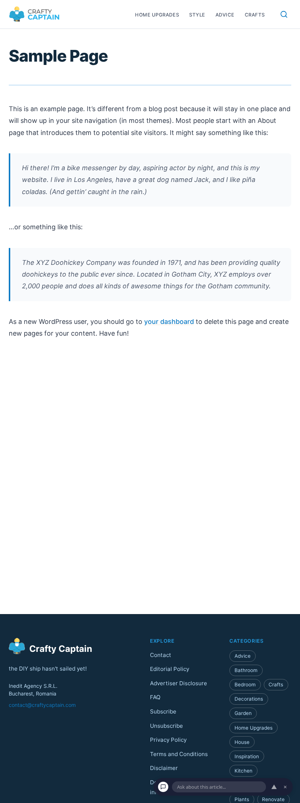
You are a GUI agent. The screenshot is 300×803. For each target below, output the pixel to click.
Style (197, 15)
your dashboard (169, 321)
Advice (225, 15)
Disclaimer (164, 768)
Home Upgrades (157, 15)
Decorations (249, 699)
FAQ (155, 697)
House (242, 742)
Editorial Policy (169, 669)
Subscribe (163, 711)
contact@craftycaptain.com (42, 705)
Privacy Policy (168, 740)
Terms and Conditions (179, 754)
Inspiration (247, 756)
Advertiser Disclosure (178, 683)
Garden (243, 713)
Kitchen (243, 771)
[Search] (284, 14)
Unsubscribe (166, 725)
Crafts (255, 15)
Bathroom (246, 670)
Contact (160, 654)
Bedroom (245, 685)
